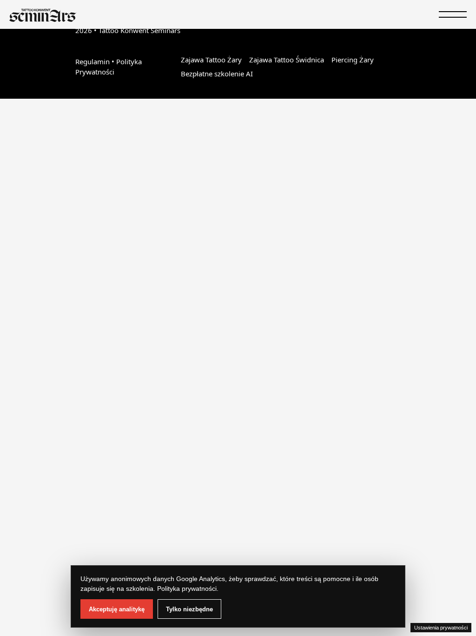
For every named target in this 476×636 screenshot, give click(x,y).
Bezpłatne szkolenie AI (217, 73)
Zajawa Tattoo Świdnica (286, 59)
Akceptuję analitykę (117, 609)
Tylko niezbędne (189, 609)
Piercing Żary (352, 59)
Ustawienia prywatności (441, 627)
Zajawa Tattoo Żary (211, 59)
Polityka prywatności (187, 588)
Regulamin (92, 61)
